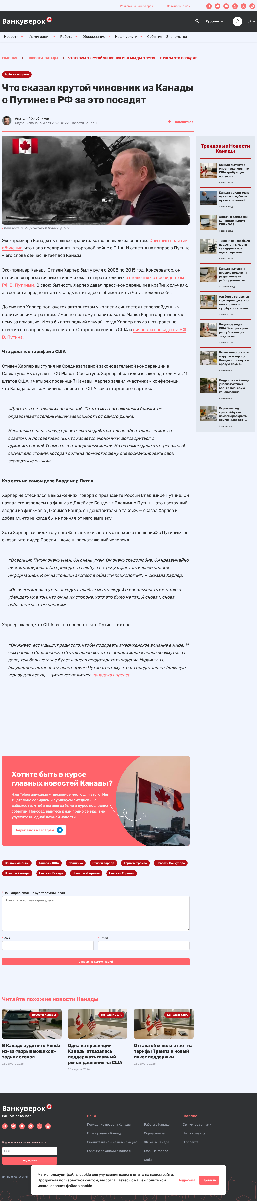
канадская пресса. (111, 675)
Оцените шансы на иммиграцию (112, 1142)
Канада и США (48, 863)
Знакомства (176, 36)
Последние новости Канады (109, 1124)
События (154, 36)
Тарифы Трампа (135, 863)
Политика (76, 863)
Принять (209, 1180)
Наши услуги (126, 36)
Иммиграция (39, 36)
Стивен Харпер (103, 863)
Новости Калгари (17, 873)
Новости (11, 36)
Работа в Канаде (157, 1124)
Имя (7, 938)
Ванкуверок (10, 1177)
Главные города (156, 1151)
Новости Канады (51, 873)
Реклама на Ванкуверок (136, 6)
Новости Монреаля (86, 873)
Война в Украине (17, 74)
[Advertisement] (96, 719)
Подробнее (186, 1180)
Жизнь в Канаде (156, 1142)
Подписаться (29, 1160)
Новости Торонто (121, 873)
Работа (66, 36)
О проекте (190, 1142)
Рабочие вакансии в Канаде (109, 1151)
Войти (250, 21)
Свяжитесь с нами (179, 6)
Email (104, 938)
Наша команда (194, 1133)
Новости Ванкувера (171, 863)
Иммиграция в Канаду (104, 1133)
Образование (93, 36)
